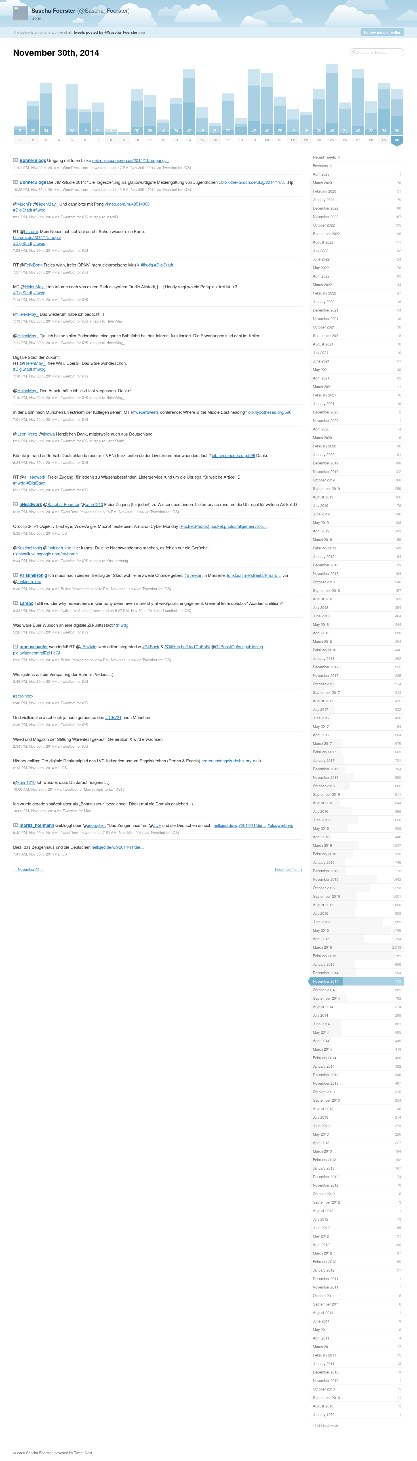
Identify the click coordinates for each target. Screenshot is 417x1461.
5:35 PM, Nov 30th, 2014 (33, 533)
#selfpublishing (249, 646)
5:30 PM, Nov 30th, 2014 (33, 588)
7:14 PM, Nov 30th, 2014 (33, 299)
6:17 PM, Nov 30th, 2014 (33, 489)
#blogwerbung (280, 825)
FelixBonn (33, 265)
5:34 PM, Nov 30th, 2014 (33, 560)
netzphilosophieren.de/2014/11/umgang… (130, 160)
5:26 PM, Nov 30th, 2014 (33, 632)
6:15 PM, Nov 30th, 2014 (33, 511)
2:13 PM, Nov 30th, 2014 (33, 767)
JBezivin (88, 646)
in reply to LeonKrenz (106, 440)
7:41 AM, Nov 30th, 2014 (33, 854)
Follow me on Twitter (382, 32)
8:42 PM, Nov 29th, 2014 (33, 832)
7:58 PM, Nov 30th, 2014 (33, 250)
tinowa (49, 434)
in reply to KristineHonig (108, 560)
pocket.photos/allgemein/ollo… (238, 526)
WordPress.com (75, 167)
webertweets (147, 412)
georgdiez (96, 825)
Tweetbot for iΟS (176, 167)
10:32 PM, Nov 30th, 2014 (34, 189)
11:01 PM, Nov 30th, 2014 (34, 167)
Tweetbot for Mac (77, 789)
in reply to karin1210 (108, 789)
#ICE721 (113, 717)
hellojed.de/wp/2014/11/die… (240, 825)
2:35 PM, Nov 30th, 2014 (33, 724)
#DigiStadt (22, 210)
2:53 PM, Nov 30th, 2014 (33, 659)
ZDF (157, 825)
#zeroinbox (23, 696)
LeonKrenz (27, 434)
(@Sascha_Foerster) (80, 10)
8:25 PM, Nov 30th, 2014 (33, 216)
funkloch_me (59, 548)
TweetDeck (69, 511)
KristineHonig (29, 548)
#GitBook (150, 646)
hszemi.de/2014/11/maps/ (37, 237)
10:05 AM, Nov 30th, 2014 (34, 810)
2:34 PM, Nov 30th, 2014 (33, 746)
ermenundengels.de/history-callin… (234, 760)
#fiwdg (39, 210)
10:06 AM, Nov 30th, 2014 (34, 789)
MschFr (24, 204)
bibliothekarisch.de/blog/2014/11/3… (254, 182)
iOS (64, 533)
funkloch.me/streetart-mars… (254, 575)
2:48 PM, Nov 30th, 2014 (33, 681)
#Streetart (193, 575)
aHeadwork (34, 477)
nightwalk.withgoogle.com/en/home (45, 553)
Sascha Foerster (39, 1452)
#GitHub (172, 646)
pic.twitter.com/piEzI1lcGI (36, 653)
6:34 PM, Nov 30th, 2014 (33, 462)
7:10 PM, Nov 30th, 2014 (33, 376)
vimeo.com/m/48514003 (127, 204)
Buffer (65, 588)
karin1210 (94, 504)
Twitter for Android (75, 610)
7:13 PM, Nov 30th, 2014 (33, 321)
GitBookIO (225, 646)
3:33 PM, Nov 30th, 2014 (33, 610)
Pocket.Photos (194, 526)
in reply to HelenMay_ (107, 321)
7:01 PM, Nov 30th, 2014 (33, 419)
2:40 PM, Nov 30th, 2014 (33, 702)
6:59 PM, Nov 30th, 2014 (33, 440)
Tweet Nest (83, 1452)
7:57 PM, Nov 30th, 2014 (33, 272)
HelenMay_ (47, 204)
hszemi (31, 231)
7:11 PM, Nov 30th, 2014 (33, 342)
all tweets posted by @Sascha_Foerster (102, 32)
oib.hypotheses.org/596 (269, 412)
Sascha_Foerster (63, 504)
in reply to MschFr (103, 216)
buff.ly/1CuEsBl (195, 646)
